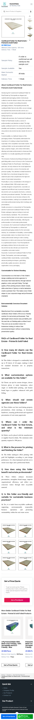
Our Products (8, 693)
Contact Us (7, 695)
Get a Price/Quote (9, 716)
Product (9, 675)
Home (3, 675)
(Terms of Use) (22, 707)
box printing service (19, 675)
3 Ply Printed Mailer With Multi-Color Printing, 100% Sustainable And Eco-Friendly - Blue (11, 644)
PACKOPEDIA (14, 4)
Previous (30, 16)
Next (30, 40)
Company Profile (9, 690)
